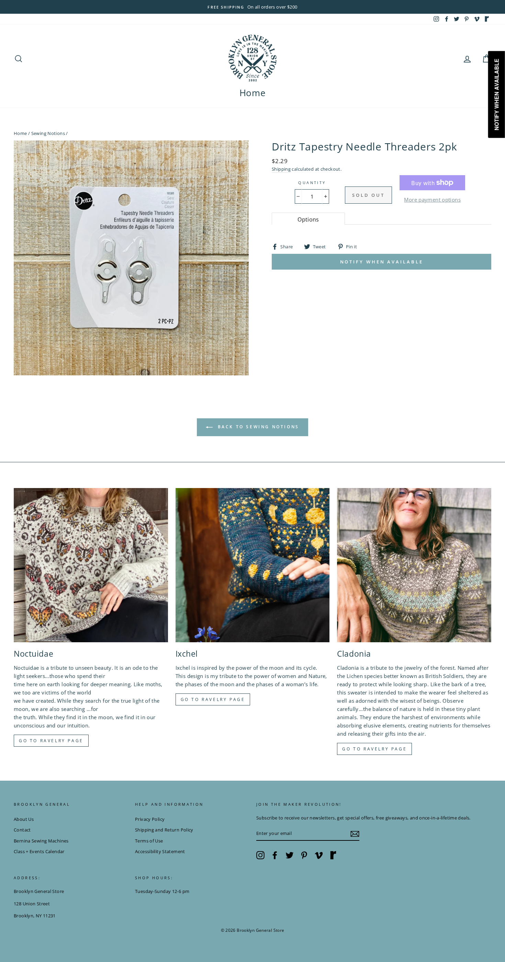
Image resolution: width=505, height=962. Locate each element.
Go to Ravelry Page (374, 749)
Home (252, 93)
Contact (22, 830)
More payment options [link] (432, 199)
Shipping (281, 169)
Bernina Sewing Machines (41, 841)
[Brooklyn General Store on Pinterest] (304, 855)
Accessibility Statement (160, 851)
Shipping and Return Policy (164, 830)
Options (308, 219)
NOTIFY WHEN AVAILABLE (381, 262)
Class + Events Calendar (39, 851)
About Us (24, 819)
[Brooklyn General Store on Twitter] (289, 855)
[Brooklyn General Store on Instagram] (260, 855)
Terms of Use (149, 841)
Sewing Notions (48, 133)
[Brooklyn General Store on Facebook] (275, 855)
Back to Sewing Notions (257, 427)
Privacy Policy (150, 819)
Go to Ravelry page (51, 741)
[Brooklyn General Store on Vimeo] (319, 855)
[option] (252, 6)
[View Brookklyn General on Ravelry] (486, 19)
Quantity (312, 182)
